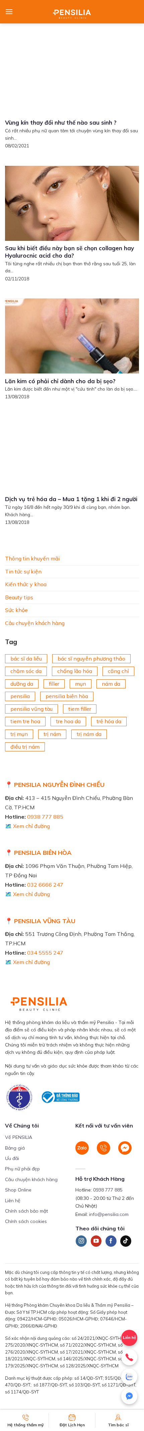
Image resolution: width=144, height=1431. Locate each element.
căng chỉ (118, 671)
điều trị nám (25, 746)
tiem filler (79, 708)
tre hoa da (68, 721)
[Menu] (9, 11)
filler (54, 683)
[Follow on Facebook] (111, 1241)
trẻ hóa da (108, 721)
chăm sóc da (26, 671)
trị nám (52, 734)
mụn (80, 683)
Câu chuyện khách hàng (35, 623)
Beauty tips (19, 597)
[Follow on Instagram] (81, 1241)
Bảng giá (15, 1148)
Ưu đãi (12, 1158)
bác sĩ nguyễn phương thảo (91, 658)
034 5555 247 (45, 952)
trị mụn (19, 734)
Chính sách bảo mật (26, 1211)
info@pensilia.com (109, 1214)
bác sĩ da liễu (26, 658)
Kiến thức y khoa (26, 584)
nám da (111, 683)
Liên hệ (12, 1201)
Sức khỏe (16, 610)
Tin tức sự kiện (23, 571)
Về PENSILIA (18, 1137)
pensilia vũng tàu (31, 708)
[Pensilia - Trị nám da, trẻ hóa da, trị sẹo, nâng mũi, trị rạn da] (72, 11)
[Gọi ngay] (129, 1357)
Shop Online (18, 1190)
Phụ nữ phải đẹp (22, 1169)
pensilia (20, 696)
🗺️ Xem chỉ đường (27, 826)
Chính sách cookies (26, 1221)
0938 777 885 (45, 816)
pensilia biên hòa (67, 696)
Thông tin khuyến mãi (32, 558)
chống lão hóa (74, 671)
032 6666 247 (45, 884)
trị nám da (89, 734)
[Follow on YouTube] (96, 1241)
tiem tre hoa (25, 721)
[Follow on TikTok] (125, 1241)
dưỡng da (21, 683)
